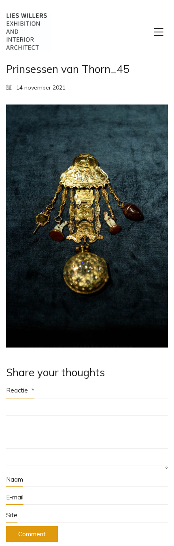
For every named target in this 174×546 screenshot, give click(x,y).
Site (11, 515)
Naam (14, 479)
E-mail (14, 497)
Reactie (20, 390)
